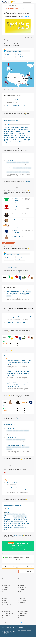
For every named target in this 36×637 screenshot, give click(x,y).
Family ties (6, 606)
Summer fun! (22, 615)
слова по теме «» (10, 248)
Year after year (23, 587)
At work (21, 580)
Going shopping (23, 604)
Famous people (7, 611)
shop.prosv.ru (25, 16)
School (5, 578)
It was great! (22, 606)
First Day (5, 580)
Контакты (29, 629)
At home (5, 598)
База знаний (23, 629)
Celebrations (22, 596)
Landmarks (22, 585)
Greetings (6, 587)
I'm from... (6, 589)
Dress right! (22, 589)
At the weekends (23, 583)
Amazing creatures (7, 615)
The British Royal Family (8, 613)
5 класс (5, 575)
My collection (6, 593)
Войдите (11, 543)
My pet (5, 619)
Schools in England (7, 585)
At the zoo (6, 617)
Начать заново (31, 562)
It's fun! (21, 591)
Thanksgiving (22, 602)
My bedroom (6, 602)
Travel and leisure (23, 613)
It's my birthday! (23, 600)
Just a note (22, 617)
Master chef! (22, 598)
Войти (14, 1)
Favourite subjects (7, 583)
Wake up (21, 578)
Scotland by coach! (24, 619)
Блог (19, 629)
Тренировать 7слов (9, 242)
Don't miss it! (22, 609)
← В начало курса (6, 571)
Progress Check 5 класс (25, 622)
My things (6, 591)
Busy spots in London (24, 611)
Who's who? (6, 609)
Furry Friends (6, 622)
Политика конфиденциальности (24, 632)
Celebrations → (30, 571)
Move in (5, 600)
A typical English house (8, 604)
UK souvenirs (6, 596)
